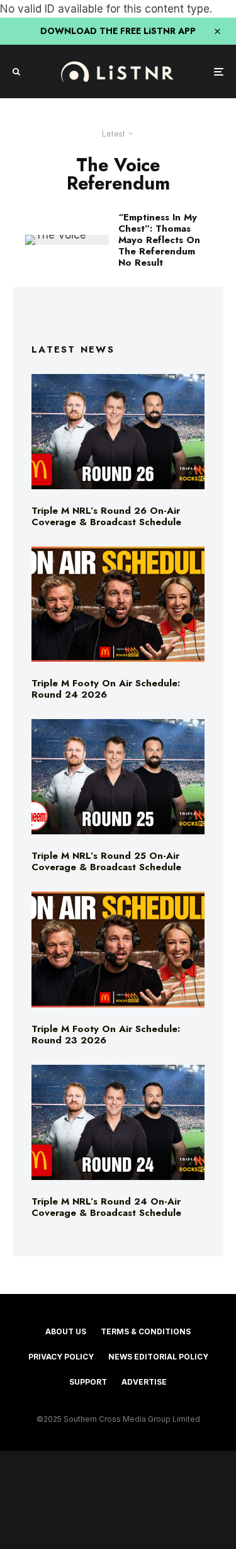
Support (88, 1382)
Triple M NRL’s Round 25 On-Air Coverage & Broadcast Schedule (106, 861)
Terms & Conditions (146, 1331)
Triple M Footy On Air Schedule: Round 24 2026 (105, 689)
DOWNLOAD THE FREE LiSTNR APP (118, 31)
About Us (65, 1331)
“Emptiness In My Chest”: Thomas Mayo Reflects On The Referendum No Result (159, 240)
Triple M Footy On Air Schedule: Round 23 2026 (105, 1034)
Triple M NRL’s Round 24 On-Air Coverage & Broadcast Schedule (106, 1207)
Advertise (144, 1382)
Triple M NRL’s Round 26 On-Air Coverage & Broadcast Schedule (106, 516)
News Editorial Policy (158, 1356)
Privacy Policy (61, 1356)
